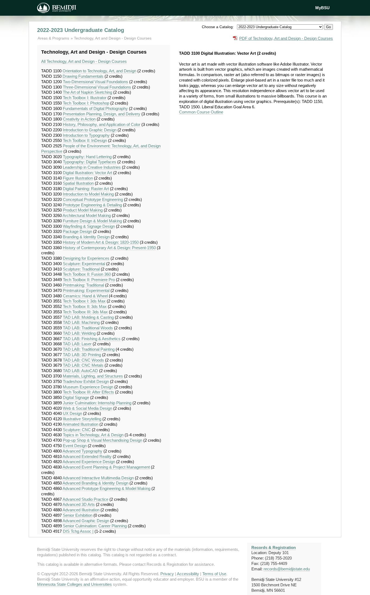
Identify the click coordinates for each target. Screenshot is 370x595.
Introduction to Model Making (88, 194)
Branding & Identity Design (86, 237)
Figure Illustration (78, 178)
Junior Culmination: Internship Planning (97, 403)
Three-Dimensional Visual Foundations (97, 87)
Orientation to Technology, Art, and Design (99, 71)
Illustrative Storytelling (82, 419)
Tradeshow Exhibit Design (86, 381)
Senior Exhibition (77, 515)
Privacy (167, 573)
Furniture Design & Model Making (92, 221)
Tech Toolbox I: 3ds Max (84, 301)
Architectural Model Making (87, 215)
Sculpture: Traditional (81, 269)
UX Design (72, 413)
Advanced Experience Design (89, 461)
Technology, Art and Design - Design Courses (112, 38)
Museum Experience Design (88, 387)
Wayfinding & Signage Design (89, 226)
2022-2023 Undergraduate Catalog (80, 30)
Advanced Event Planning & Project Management (106, 467)
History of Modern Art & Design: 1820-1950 (101, 242)
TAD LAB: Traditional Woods (88, 328)
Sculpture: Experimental (84, 263)
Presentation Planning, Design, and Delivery (101, 114)
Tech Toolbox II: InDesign (85, 140)
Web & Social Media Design (87, 408)
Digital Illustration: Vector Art (87, 172)
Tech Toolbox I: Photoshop (86, 103)
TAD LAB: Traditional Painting (89, 349)
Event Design (75, 445)
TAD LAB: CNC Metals (83, 365)
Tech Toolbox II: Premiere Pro (89, 279)
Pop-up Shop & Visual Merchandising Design (102, 440)
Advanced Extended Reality (87, 456)
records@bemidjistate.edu (287, 569)
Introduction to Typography (86, 135)
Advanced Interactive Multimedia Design (98, 478)
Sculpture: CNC (77, 429)
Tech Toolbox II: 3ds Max (85, 306)
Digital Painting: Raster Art (86, 188)
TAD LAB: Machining (81, 322)
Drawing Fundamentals (83, 76)
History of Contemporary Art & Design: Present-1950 (109, 247)
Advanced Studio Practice (85, 499)
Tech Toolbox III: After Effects (88, 392)
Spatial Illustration (78, 183)
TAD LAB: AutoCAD (80, 370)
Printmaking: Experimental (86, 290)
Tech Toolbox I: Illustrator (84, 97)
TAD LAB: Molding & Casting (88, 317)
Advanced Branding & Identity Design (95, 483)
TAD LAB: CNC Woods (83, 360)
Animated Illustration (80, 424)
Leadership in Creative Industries (92, 167)
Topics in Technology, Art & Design (93, 435)
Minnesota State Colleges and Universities (74, 584)
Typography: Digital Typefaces (89, 162)
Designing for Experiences (86, 258)
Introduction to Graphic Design (89, 130)
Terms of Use (214, 573)
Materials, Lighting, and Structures (93, 376)
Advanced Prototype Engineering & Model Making (106, 488)
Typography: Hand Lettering (87, 156)
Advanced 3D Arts (79, 504)
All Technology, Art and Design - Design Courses (84, 61)
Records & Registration (273, 547)
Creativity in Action (79, 119)
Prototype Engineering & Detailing (92, 205)
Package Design (77, 231)
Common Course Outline (201, 112)
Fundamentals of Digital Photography (95, 108)
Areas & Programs (54, 38)
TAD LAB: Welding (79, 333)
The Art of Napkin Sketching (87, 92)
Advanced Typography (82, 451)
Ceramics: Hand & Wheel (85, 296)
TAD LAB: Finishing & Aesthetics (92, 338)
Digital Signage (76, 397)
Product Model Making (83, 210)
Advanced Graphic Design (86, 520)
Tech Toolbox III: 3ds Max (85, 312)
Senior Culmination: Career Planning (95, 526)
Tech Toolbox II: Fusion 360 (87, 274)
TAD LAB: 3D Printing (82, 354)
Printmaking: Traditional (83, 285)
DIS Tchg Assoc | (78, 531)
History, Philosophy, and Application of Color (101, 124)
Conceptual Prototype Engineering (93, 199)
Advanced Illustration (81, 510)
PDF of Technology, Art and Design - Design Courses (286, 38)
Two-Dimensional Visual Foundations (95, 81)
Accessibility (188, 573)
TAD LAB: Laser (77, 344)
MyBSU (322, 7)
